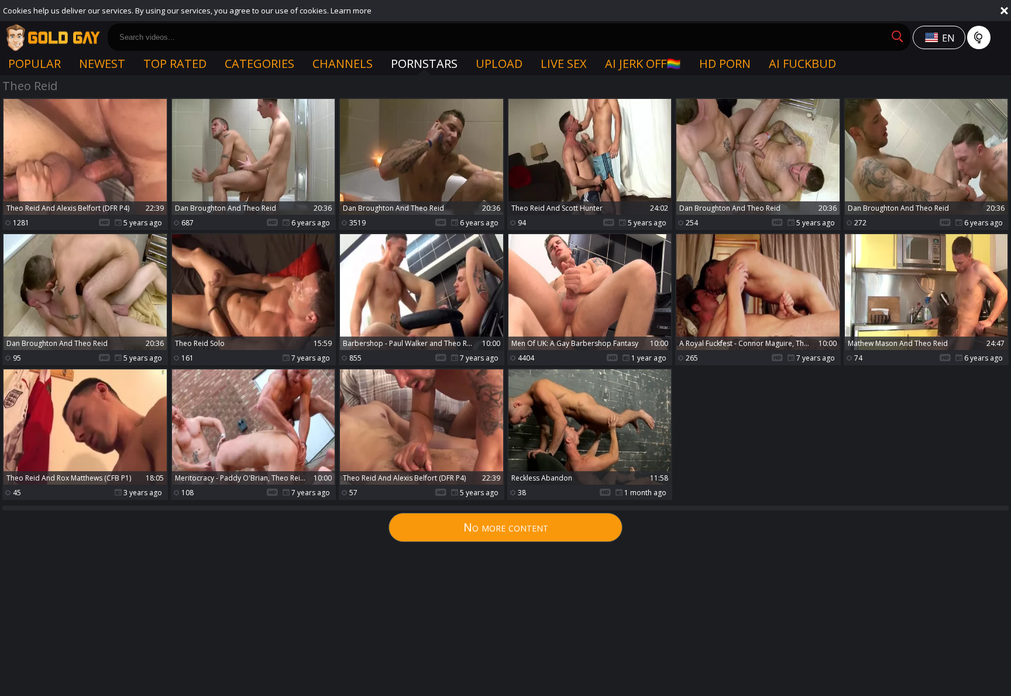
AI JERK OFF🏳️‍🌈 (643, 63)
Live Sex (564, 63)
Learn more (351, 10)
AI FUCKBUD (802, 63)
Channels (342, 63)
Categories (259, 63)
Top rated (175, 63)
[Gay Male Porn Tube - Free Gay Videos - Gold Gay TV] (52, 37)
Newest (102, 63)
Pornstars (424, 63)
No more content (505, 527)
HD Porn (725, 63)
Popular (34, 63)
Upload (499, 63)
